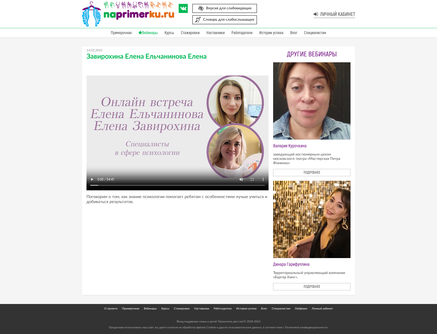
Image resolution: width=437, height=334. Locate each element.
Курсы (169, 32)
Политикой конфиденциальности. (306, 327)
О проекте (110, 308)
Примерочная (121, 32)
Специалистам (315, 32)
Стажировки (190, 32)
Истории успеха (271, 32)
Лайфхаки (301, 308)
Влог (293, 32)
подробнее (312, 172)
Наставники (215, 32)
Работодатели (241, 32)
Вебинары (150, 32)
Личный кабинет (337, 14)
